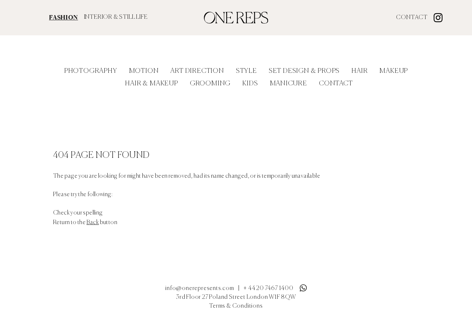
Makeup (393, 71)
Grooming (210, 83)
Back (93, 223)
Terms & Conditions (236, 306)
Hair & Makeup (151, 83)
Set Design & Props (304, 71)
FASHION (63, 17)
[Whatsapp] (303, 286)
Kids (250, 83)
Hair (359, 71)
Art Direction (197, 71)
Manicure (288, 83)
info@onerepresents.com (199, 288)
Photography (90, 71)
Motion (144, 71)
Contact (412, 18)
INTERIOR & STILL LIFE (116, 17)
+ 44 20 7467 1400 (268, 288)
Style (246, 71)
